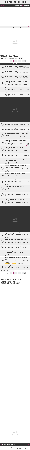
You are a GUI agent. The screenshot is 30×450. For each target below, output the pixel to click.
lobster (15, 242)
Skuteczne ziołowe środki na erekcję (15, 88)
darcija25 (16, 150)
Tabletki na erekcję (10, 93)
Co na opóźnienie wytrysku (13, 266)
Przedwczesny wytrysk (11, 71)
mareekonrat (17, 188)
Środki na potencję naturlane (13, 128)
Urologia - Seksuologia (9, 56)
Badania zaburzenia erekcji (13, 246)
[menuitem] (4, 6)
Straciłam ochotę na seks (12, 154)
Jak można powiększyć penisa (14, 193)
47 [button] (22, 61)
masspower (16, 267)
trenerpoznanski (17, 168)
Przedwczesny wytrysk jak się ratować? (16, 76)
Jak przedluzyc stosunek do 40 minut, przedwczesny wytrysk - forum (16, 251)
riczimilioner (16, 260)
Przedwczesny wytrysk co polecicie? (15, 66)
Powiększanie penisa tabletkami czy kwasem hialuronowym (15, 166)
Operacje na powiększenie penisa (15, 173)
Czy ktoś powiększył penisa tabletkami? (17, 233)
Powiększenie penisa (11, 180)
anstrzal (16, 84)
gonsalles (16, 254)
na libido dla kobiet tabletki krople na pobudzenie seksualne (16, 159)
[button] (11, 61)
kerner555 (16, 89)
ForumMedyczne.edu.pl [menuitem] (16, 2)
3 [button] (16, 61)
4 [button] (18, 61)
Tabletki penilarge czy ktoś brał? (14, 186)
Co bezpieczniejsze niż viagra (13, 123)
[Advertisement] (15, 16)
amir (15, 247)
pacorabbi (16, 67)
